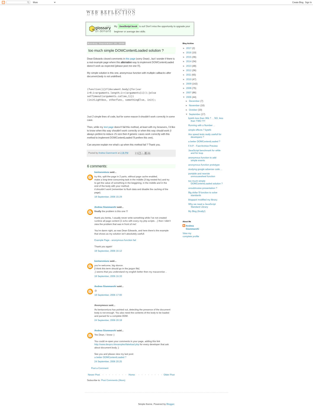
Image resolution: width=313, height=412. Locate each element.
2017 (189, 48)
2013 (189, 66)
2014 (189, 61)
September (195, 114)
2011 (189, 74)
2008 (189, 88)
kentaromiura (101, 172)
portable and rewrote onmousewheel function (201, 175)
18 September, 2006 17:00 (108, 295)
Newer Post (94, 374)
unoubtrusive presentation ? (202, 188)
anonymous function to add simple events (202, 159)
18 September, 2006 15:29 (108, 196)
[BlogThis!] (139, 153)
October (193, 109)
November (194, 105)
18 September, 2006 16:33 (108, 276)
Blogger (170, 404)
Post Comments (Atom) (113, 380)
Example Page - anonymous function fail (115, 240)
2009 (189, 83)
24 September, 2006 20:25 (108, 361)
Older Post (169, 374)
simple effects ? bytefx (199, 130)
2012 (189, 70)
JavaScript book (128, 26)
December (194, 101)
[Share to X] (142, 153)
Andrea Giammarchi (105, 207)
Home (132, 374)
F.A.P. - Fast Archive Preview (203, 146)
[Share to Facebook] (146, 153)
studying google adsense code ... (205, 169)
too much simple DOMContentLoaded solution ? (205, 182)
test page (109, 127)
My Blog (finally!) (196, 211)
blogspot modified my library (202, 199)
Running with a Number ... (201, 125)
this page (130, 58)
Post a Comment (99, 368)
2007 (189, 92)
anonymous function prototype (204, 164)
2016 (189, 52)
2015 (189, 57)
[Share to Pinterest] (149, 153)
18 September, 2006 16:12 (108, 251)
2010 (189, 79)
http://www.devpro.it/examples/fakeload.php (116, 344)
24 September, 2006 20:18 (108, 320)
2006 (189, 97)
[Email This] (136, 153)
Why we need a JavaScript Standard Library (202, 205)
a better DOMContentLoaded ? (110, 357)
